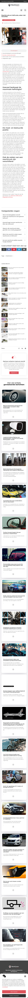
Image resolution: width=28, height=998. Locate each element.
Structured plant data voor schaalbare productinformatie (12, 660)
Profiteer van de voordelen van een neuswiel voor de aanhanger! (13, 913)
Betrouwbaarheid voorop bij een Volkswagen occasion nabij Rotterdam (12, 407)
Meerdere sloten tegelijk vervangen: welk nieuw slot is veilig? (17, 309)
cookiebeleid (5, 987)
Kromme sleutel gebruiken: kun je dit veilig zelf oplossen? (16, 334)
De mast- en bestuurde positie (9, 55)
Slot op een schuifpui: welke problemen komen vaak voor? (16, 329)
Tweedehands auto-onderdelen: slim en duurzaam (12, 501)
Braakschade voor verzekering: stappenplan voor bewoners (15, 304)
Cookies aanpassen (14, 995)
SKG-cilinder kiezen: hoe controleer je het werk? (17, 293)
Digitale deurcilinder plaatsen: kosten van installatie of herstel (17, 339)
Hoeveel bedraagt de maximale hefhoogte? (11, 53)
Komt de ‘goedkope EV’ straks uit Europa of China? (13, 787)
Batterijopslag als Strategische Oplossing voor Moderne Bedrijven (13, 469)
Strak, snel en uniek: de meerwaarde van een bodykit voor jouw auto (14, 596)
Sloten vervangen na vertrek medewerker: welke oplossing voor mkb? (17, 299)
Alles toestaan (14, 991)
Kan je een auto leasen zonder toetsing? (12, 882)
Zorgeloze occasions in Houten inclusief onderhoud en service (12, 628)
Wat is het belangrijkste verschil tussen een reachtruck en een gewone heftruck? (14, 216)
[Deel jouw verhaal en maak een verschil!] (14, 357)
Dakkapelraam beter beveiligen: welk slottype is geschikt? (16, 314)
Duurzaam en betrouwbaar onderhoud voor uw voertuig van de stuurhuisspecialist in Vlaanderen (13, 724)
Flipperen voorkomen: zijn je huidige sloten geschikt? (16, 283)
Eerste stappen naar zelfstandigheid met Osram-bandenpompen (14, 691)
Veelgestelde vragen (6, 58)
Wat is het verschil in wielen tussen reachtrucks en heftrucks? (14, 235)
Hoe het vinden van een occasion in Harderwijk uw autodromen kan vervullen (13, 851)
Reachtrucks (9, 255)
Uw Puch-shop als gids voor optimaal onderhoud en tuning (12, 755)
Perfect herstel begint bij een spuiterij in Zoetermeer (12, 533)
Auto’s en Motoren (9, 20)
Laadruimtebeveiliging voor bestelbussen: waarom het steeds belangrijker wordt (13, 438)
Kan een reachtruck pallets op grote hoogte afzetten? (14, 241)
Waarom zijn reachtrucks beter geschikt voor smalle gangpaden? (14, 229)
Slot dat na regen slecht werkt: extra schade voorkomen (16, 324)
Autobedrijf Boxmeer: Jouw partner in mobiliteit (13, 818)
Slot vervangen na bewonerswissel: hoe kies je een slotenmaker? (16, 278)
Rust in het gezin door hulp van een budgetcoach (16, 319)
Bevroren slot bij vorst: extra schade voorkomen (16, 268)
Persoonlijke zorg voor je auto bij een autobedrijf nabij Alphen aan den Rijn (13, 565)
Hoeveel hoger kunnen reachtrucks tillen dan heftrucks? (14, 223)
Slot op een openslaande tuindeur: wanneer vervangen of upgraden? (15, 273)
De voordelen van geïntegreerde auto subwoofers (12, 945)
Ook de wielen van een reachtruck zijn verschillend (13, 56)
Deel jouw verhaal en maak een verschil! (14, 361)
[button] (25, 976)
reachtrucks (6, 71)
